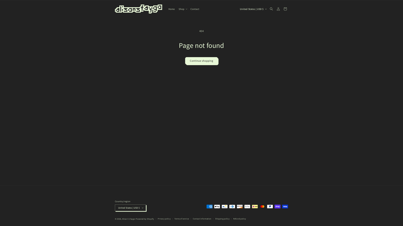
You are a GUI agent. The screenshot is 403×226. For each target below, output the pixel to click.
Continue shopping (201, 60)
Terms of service (181, 218)
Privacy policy (164, 218)
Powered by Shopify (145, 219)
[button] (183, 9)
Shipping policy (222, 218)
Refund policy (239, 218)
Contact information (202, 218)
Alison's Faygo (128, 219)
